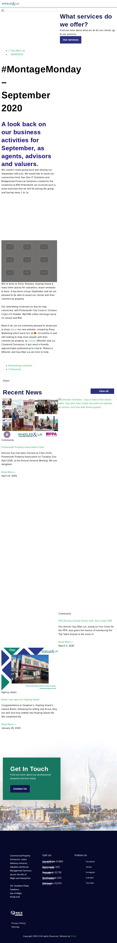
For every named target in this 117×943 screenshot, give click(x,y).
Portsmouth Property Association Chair (22, 447)
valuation (27, 365)
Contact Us (20, 788)
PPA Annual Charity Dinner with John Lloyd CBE (85, 621)
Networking (14, 365)
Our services (70, 39)
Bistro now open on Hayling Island (20, 699)
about (14, 329)
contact (32, 341)
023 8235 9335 (51, 878)
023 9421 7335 (51, 867)
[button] (115, 3)
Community (14, 369)
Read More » (8, 472)
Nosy (73, 936)
